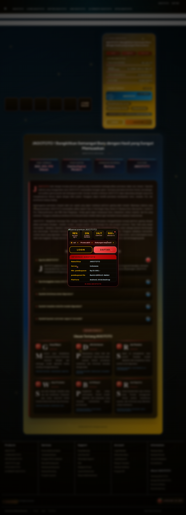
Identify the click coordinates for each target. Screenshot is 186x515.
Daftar (105, 249)
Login (81, 249)
